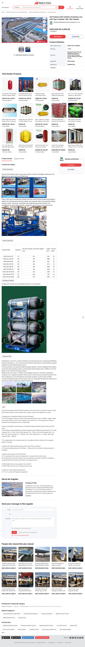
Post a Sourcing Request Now (20, 535)
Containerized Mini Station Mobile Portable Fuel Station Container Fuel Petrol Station (42, 565)
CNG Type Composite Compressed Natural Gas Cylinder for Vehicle (24, 590)
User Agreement (51, 642)
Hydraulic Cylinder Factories (10, 625)
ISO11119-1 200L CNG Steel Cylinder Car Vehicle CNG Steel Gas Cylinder (75, 95)
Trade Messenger (28, 637)
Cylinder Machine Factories (46, 625)
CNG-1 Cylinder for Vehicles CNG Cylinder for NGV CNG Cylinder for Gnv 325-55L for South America (42, 120)
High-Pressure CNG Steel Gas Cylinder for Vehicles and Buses (74, 120)
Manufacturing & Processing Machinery (17, 12)
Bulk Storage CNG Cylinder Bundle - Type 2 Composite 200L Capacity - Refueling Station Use (9, 120)
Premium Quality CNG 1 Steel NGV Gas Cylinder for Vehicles (58, 120)
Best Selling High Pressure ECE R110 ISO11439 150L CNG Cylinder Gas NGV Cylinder (25, 95)
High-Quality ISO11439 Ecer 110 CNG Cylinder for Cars (26, 120)
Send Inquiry (57, 36)
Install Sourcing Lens (43, 637)
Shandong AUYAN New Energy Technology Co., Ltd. (66, 22)
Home (3, 12)
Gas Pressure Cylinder (8, 629)
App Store (5, 637)
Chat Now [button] (76, 36)
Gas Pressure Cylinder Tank (49, 629)
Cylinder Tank (73, 625)
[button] (2, 3)
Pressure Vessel (52, 12)
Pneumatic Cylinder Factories (28, 625)
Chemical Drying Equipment (31, 613)
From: (9, 510)
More (3, 632)
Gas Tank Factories (62, 625)
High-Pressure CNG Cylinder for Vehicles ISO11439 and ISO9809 (26, 146)
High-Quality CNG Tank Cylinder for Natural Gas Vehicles (58, 95)
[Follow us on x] (73, 637)
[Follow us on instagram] (75, 637)
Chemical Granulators (46, 613)
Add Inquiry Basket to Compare (25, 55)
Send (14, 532)
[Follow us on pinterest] (80, 637)
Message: (8, 518)
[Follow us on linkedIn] (82, 637)
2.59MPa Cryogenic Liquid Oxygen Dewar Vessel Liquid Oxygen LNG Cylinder (9, 565)
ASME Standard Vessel (9, 617)
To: (10, 514)
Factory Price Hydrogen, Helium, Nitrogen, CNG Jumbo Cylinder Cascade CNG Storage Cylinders (58, 146)
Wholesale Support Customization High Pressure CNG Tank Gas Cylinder (41, 95)
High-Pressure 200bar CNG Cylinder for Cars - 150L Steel (75, 146)
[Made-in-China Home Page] (42, 2)
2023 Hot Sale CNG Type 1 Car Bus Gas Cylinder (42, 146)
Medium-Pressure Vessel (62, 613)
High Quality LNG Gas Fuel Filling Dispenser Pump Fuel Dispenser (25, 565)
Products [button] (16, 7)
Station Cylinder (22, 629)
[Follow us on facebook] (70, 637)
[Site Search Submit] (61, 7)
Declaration (60, 642)
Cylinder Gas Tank (34, 629)
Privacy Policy (68, 642)
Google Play (16, 637)
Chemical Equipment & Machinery (37, 12)
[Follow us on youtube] (78, 637)
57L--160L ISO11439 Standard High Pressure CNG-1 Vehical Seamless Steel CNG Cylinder (8, 146)
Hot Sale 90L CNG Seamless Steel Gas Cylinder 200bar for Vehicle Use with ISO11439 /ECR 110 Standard (9, 95)
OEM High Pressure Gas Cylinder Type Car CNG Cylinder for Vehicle (41, 590)
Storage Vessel (22, 617)
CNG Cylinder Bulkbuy (65, 629)
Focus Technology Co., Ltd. (31, 642)
